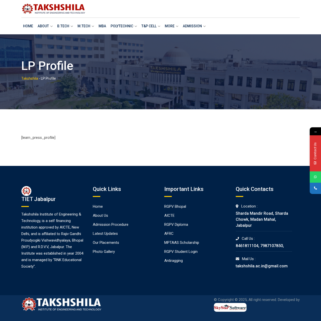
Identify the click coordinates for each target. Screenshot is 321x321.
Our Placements (106, 242)
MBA (102, 26)
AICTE (169, 215)
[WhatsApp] (315, 177)
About (43, 26)
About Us (100, 215)
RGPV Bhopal (175, 206)
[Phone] (315, 188)
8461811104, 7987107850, (260, 245)
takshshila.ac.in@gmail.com (262, 266)
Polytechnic (122, 26)
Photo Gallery (104, 251)
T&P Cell (148, 26)
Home (28, 26)
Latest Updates (105, 233)
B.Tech (63, 26)
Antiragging (173, 260)
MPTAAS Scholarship (181, 242)
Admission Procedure (110, 224)
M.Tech (83, 26)
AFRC (169, 233)
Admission (192, 26)
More (170, 26)
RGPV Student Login (181, 251)
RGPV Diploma (176, 224)
